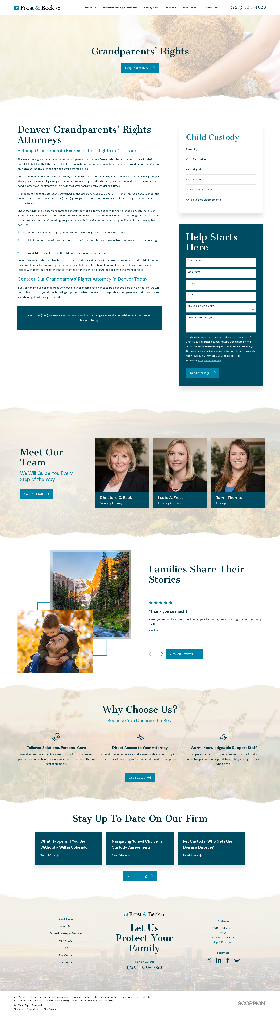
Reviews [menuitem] (171, 7)
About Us (65, 926)
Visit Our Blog (137, 876)
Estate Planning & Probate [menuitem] (120, 7)
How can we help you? (201, 317)
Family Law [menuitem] (151, 7)
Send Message (200, 373)
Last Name (194, 271)
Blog (65, 948)
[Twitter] (209, 960)
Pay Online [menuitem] (190, 7)
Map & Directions (223, 942)
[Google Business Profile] (237, 960)
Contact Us (66, 962)
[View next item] (160, 654)
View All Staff (33, 494)
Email (191, 294)
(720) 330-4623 (248, 7)
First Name (194, 260)
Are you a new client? (201, 306)
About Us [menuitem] (90, 7)
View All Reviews (181, 654)
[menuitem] (221, 149)
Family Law (65, 940)
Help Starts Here (137, 68)
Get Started (137, 777)
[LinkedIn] (218, 960)
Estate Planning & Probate (66, 933)
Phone (191, 283)
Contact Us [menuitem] (211, 7)
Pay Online (65, 955)
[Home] (37, 7)
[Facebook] (227, 960)
